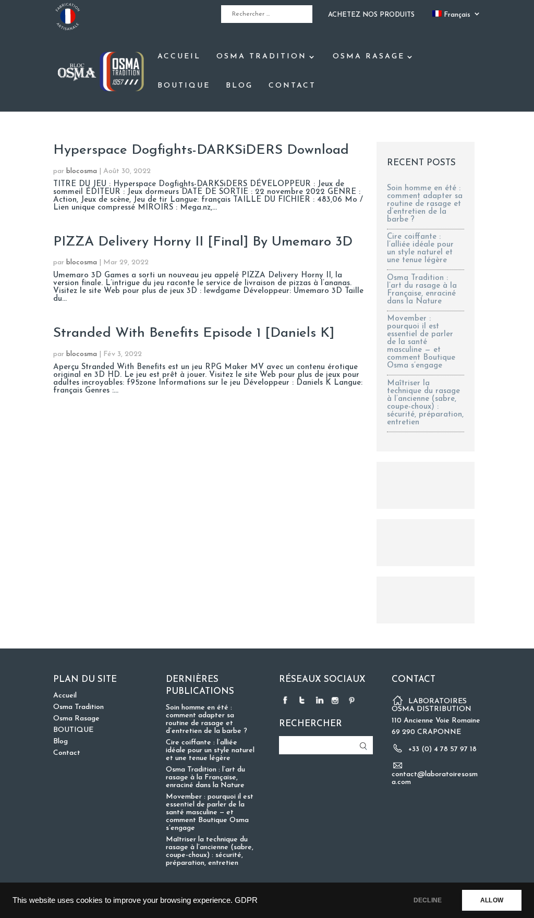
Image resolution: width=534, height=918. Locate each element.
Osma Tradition (261, 56)
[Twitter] (303, 700)
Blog (239, 86)
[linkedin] (319, 700)
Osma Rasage (369, 56)
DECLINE (428, 900)
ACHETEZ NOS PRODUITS (371, 14)
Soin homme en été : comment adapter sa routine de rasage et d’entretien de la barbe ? (425, 204)
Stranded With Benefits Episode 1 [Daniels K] (193, 333)
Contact (292, 86)
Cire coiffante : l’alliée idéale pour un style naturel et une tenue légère (420, 248)
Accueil (179, 56)
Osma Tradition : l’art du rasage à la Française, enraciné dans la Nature (422, 289)
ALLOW (491, 900)
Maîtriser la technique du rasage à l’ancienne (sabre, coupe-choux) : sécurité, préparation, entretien (425, 403)
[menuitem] (456, 16)
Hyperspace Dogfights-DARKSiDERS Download (201, 150)
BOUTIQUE (183, 86)
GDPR (246, 900)
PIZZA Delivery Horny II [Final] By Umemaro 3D (203, 242)
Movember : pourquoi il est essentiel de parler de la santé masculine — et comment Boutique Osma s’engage (421, 342)
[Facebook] (286, 700)
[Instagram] (336, 700)
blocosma (81, 171)
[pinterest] (353, 700)
